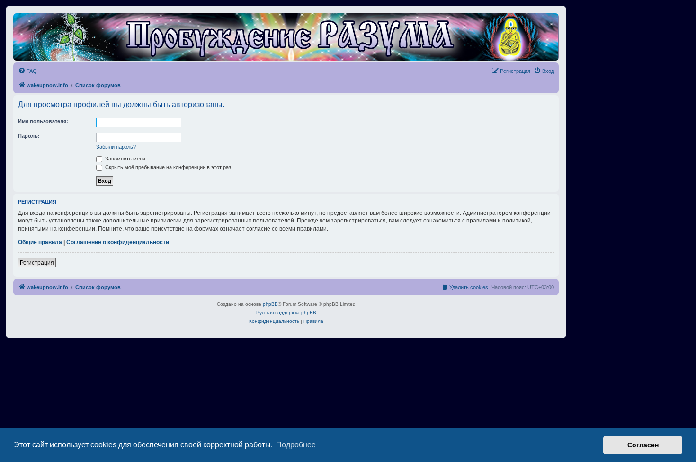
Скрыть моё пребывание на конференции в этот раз (167, 167)
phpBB (270, 304)
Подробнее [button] (296, 445)
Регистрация (37, 262)
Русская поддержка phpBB (286, 312)
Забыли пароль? (116, 147)
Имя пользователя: (43, 121)
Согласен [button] (643, 445)
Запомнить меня (124, 158)
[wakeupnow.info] (286, 37)
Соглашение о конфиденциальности (117, 242)
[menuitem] (27, 71)
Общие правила (40, 242)
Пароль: (29, 136)
